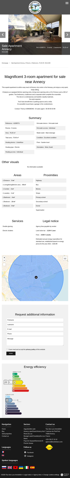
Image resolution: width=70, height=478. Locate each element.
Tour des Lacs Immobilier (54, 429)
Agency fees (37, 475)
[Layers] (65, 258)
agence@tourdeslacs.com (54, 442)
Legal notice (28, 475)
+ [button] (4, 257)
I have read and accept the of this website (26, 349)
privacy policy (31, 349)
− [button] (4, 260)
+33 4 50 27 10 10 (51, 439)
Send (11, 353)
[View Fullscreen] (4, 264)
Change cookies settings (51, 475)
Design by (66, 474)
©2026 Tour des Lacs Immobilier (11, 475)
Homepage (5, 63)
